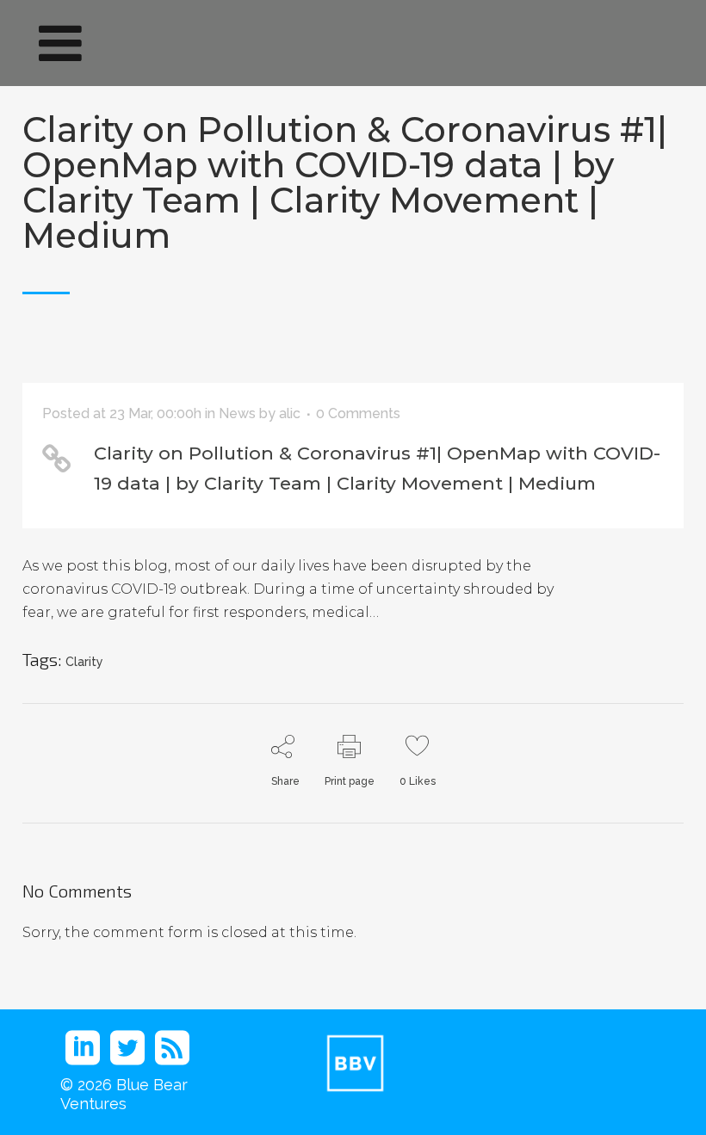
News (237, 413)
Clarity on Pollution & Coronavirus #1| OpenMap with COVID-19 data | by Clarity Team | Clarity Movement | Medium (344, 182)
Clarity (84, 662)
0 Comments (358, 413)
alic (289, 413)
